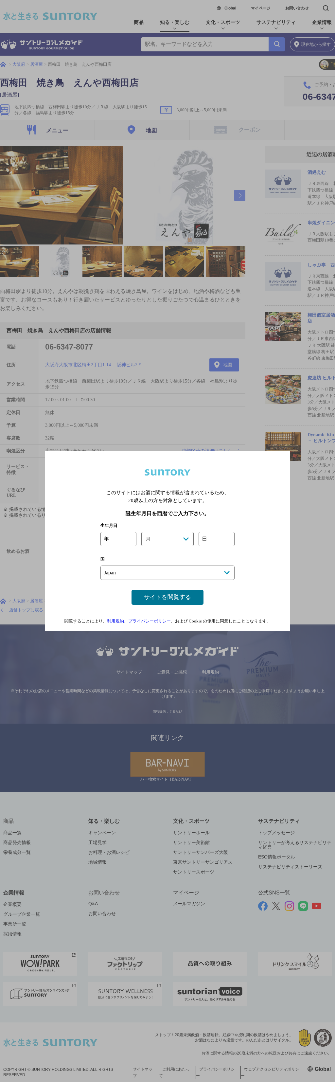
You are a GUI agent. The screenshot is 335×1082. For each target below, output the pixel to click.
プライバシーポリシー (149, 621)
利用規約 (115, 621)
